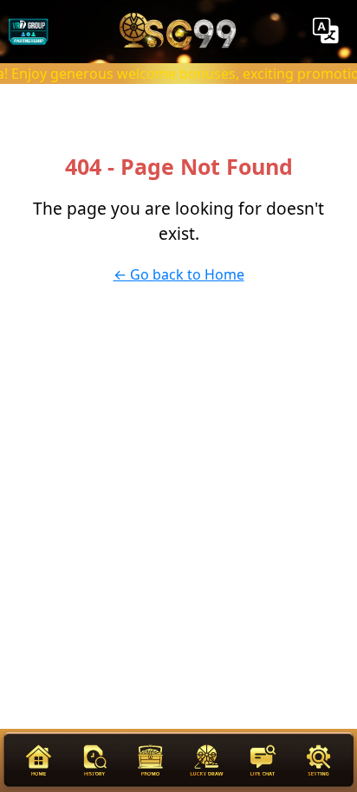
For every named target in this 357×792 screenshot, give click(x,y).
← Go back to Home (179, 274)
